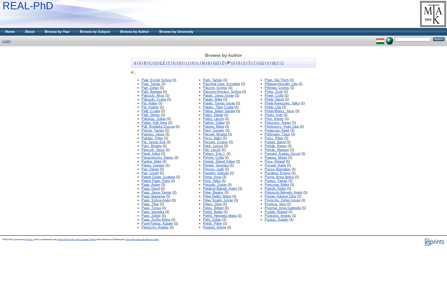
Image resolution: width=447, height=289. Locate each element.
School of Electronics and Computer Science (76, 239)
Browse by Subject (95, 32)
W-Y (275, 63)
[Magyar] (380, 39)
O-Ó (216, 63)
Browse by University (176, 32)
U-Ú (261, 63)
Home (9, 32)
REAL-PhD (28, 5)
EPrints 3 (30, 239)
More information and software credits (142, 239)
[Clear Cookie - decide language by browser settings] (389, 39)
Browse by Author (134, 32)
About (29, 32)
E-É (162, 63)
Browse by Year (57, 32)
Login (7, 41)
